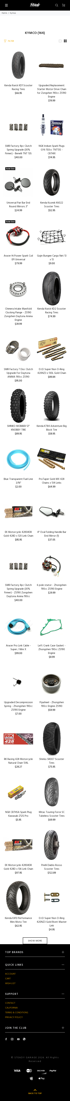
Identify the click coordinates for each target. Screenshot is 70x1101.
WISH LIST (10, 983)
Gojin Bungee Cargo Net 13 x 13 (51, 258)
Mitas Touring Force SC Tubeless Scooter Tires (52, 814)
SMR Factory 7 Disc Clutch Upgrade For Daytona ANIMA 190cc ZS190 (18, 373)
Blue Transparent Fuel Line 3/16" (18, 481)
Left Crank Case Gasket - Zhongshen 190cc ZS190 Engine (52, 649)
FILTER (11, 41)
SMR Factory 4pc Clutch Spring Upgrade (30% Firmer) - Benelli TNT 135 (18, 150)
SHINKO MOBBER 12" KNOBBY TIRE (18, 428)
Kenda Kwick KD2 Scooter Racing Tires (51, 311)
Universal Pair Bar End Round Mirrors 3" (18, 205)
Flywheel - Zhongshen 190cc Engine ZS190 (52, 704)
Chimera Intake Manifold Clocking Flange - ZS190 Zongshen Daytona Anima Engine (18, 314)
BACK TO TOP (35, 1093)
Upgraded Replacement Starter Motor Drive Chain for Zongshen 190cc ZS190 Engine (51, 91)
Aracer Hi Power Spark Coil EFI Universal (18, 258)
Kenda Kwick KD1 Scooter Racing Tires (18, 87)
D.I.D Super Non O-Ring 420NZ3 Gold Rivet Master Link (52, 922)
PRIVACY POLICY (14, 1017)
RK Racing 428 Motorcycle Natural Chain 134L (18, 761)
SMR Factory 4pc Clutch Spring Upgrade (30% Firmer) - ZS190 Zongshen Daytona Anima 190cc (18, 590)
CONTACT (10, 1003)
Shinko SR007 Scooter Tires (51, 761)
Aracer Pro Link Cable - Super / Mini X (18, 647)
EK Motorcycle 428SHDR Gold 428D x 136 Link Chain (18, 867)
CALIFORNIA (11, 1008)
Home (4, 13)
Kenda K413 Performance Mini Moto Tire (18, 920)
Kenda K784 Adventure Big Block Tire (52, 428)
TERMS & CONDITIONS (16, 1013)
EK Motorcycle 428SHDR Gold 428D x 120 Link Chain (18, 534)
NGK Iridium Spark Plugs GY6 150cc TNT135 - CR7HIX (52, 150)
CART (8, 979)
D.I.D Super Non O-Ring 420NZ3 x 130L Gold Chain (51, 371)
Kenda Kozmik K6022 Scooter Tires (51, 205)
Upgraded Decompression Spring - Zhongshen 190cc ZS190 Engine (18, 706)
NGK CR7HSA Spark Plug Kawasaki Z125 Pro (18, 814)
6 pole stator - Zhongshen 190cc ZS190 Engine (51, 587)
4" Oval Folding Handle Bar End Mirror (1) (51, 534)
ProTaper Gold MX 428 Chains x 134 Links (51, 481)
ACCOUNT (10, 974)
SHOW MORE (35, 941)
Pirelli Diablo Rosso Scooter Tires (51, 867)
